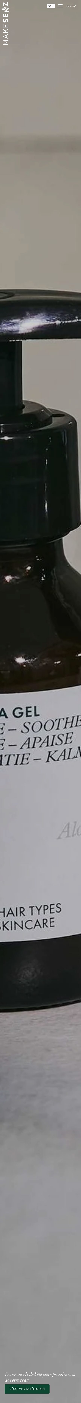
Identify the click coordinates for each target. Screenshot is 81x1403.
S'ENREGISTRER (40, 725)
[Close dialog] (73, 672)
